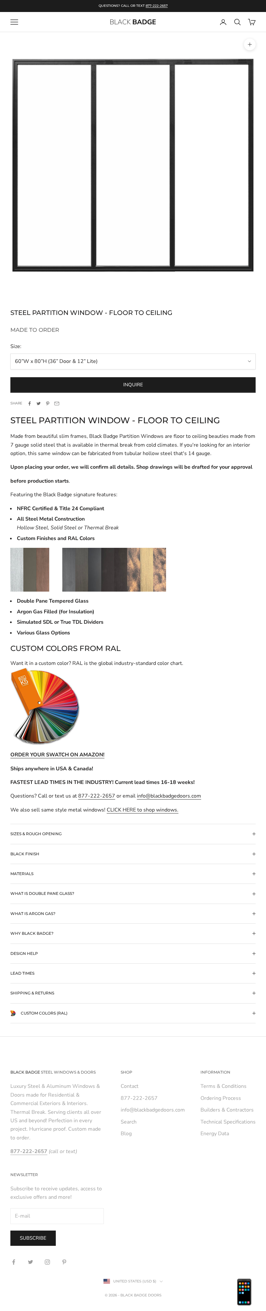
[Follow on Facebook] (13, 1262)
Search (129, 1121)
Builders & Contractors (227, 1109)
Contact (130, 1086)
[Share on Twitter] (38, 403)
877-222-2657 (157, 6)
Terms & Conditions (223, 1086)
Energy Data (214, 1133)
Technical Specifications (228, 1121)
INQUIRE (133, 384)
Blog (126, 1133)
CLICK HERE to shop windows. (142, 809)
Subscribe (33, 1238)
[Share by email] (56, 403)
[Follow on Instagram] (47, 1262)
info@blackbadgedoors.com (169, 796)
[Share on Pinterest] (47, 403)
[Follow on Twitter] (30, 1262)
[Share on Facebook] (29, 403)
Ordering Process (220, 1098)
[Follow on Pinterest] (64, 1262)
